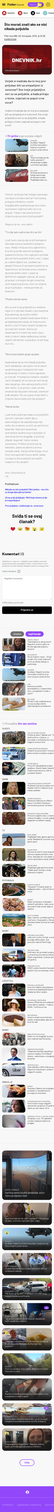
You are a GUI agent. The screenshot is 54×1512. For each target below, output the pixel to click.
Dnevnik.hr (11, 13)
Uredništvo (7, 1504)
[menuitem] (49, 4)
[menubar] (49, 4)
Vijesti (25, 13)
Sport (38, 13)
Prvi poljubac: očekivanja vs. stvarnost (24, 505)
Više (27, 1462)
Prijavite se (27, 610)
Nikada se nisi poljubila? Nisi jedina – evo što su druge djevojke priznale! (27, 490)
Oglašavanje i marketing (29, 1504)
